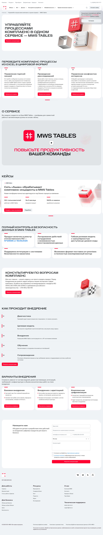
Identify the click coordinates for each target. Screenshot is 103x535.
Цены (3, 508)
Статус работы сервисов (8, 493)
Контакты (66, 491)
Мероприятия (36, 489)
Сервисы (4, 489)
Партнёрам (67, 496)
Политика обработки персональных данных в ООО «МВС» (80, 524)
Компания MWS (68, 489)
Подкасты (35, 496)
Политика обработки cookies (40, 524)
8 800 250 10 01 (68, 505)
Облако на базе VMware (8, 505)
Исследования (36, 501)
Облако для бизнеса (7, 503)
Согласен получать (59, 455)
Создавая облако (37, 491)
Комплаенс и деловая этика (56, 524)
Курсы (34, 498)
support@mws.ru (68, 508)
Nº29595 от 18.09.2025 (16, 241)
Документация (5, 491)
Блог (34, 493)
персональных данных (73, 453)
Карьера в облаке (68, 493)
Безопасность (5, 510)
